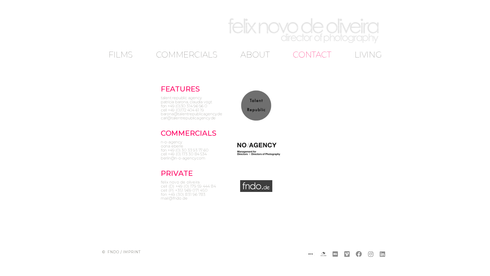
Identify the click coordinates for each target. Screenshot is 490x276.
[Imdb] (335, 253)
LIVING (368, 55)
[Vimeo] (346, 253)
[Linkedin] (382, 253)
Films (120, 55)
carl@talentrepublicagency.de (188, 118)
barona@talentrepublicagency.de (191, 113)
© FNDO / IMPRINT (121, 252)
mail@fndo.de (174, 198)
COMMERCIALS (186, 55)
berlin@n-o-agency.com (183, 158)
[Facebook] (358, 253)
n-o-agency (171, 142)
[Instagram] (370, 253)
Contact (312, 55)
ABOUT (255, 55)
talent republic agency (181, 97)
